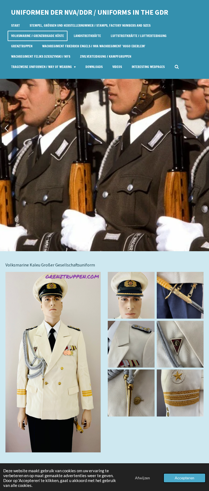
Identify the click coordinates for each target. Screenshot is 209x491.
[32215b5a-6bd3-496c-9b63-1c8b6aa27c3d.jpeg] (180, 344)
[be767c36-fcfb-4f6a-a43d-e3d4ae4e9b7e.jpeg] (131, 393)
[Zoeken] (177, 67)
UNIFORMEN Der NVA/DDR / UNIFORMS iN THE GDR (89, 12)
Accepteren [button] (184, 478)
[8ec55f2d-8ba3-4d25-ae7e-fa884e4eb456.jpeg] (180, 295)
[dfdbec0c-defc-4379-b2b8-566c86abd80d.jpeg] (180, 393)
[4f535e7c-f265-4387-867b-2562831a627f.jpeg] (131, 344)
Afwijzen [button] (142, 478)
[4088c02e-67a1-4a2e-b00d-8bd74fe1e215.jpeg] (131, 295)
